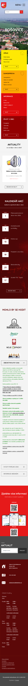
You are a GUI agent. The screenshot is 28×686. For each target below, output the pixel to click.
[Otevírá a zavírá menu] (24, 5)
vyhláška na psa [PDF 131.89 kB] (14, 395)
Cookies (4, 666)
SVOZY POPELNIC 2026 (11, 467)
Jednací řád (6, 82)
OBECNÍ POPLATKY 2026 (11, 363)
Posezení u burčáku (17, 252)
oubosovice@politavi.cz (18, 413)
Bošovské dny (15, 264)
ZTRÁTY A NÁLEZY (8, 105)
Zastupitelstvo (7, 77)
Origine (17, 680)
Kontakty (4, 661)
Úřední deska (7, 57)
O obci (5, 100)
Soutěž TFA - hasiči (17, 277)
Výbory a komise (8, 84)
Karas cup (14, 239)
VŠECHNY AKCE (12, 290)
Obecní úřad (6, 62)
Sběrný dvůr (6, 102)
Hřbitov (5, 107)
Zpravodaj (6, 125)
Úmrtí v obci (6, 130)
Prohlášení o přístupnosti (8, 662)
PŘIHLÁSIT (22, 550)
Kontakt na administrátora (8, 668)
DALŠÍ (6, 66)
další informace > (14, 178)
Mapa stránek (5, 659)
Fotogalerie (6, 123)
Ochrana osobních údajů (8, 664)
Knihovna (6, 128)
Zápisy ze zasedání (8, 80)
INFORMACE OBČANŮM (11, 474)
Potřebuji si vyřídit (8, 59)
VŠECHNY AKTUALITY (11, 187)
